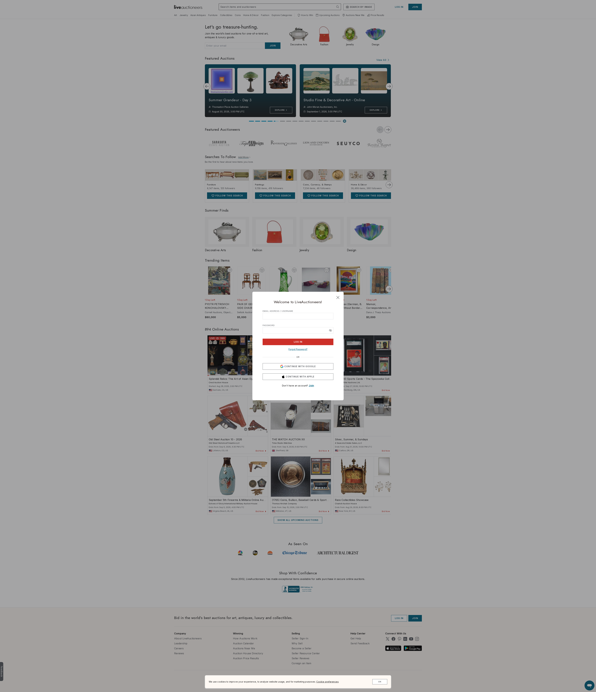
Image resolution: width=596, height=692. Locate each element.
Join (311, 385)
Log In (298, 341)
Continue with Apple (300, 376)
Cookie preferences (327, 681)
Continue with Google (300, 366)
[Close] (338, 297)
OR (298, 357)
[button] (330, 330)
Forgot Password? (298, 349)
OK (380, 682)
